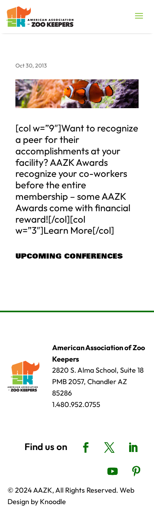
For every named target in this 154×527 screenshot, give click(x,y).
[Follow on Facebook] (85, 447)
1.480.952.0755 (76, 404)
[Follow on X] (109, 447)
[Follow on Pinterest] (136, 471)
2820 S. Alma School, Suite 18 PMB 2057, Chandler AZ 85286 (98, 382)
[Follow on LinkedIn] (133, 447)
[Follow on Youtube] (112, 471)
